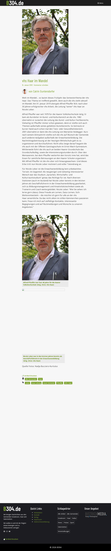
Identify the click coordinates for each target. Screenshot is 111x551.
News (60, 523)
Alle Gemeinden (30, 379)
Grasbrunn (61, 518)
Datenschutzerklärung (41, 522)
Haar (40, 379)
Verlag (36, 517)
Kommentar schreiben (41, 85)
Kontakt (36, 515)
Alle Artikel (61, 514)
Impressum (38, 519)
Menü (101, 3)
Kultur (74, 518)
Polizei (66, 523)
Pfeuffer (59, 383)
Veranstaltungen (63, 531)
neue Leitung (36, 383)
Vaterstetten (62, 527)
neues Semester (49, 383)
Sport (72, 523)
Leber (27, 383)
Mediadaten (38, 513)
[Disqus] (55, 415)
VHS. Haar (68, 383)
